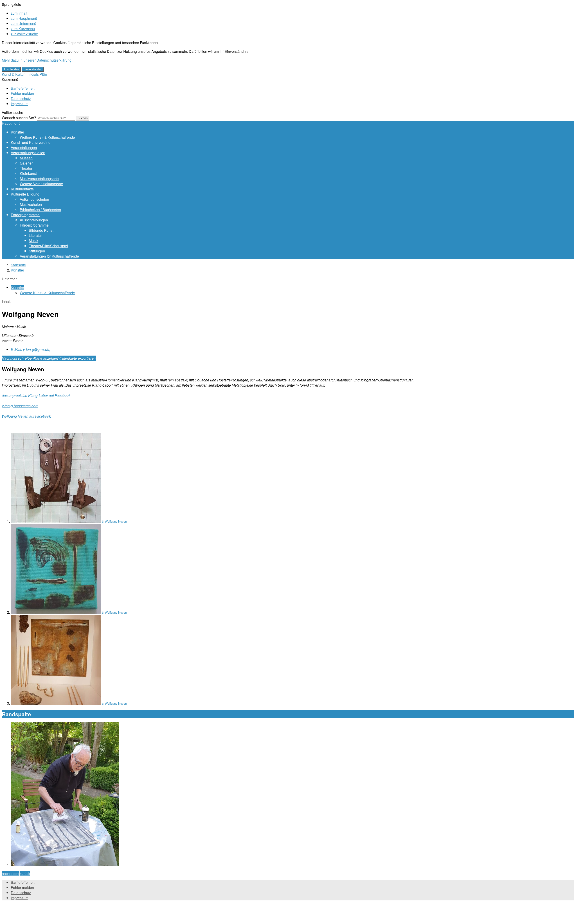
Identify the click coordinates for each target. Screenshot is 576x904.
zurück (25, 873)
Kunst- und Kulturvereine (30, 142)
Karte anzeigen (46, 358)
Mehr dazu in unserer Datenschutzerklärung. (37, 60)
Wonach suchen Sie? (19, 117)
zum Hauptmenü (24, 18)
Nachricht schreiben (18, 358)
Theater (26, 168)
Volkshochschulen (34, 199)
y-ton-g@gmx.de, (30, 349)
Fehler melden (22, 93)
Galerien (27, 163)
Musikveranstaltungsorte (39, 178)
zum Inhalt (19, 13)
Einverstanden (32, 69)
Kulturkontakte (22, 188)
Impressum (19, 103)
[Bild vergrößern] (65, 864)
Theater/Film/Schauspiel (48, 245)
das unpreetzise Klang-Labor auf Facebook (36, 395)
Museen (26, 157)
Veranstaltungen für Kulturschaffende (49, 256)
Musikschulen (31, 204)
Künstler (17, 132)
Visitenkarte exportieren (77, 358)
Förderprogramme (25, 214)
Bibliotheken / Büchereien (40, 209)
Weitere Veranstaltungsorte (41, 183)
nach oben (10, 873)
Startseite (18, 264)
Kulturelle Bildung (25, 194)
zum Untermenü (23, 23)
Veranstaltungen (24, 147)
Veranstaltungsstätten (28, 152)
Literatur (35, 235)
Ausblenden (11, 69)
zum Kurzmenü (23, 28)
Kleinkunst (28, 173)
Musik (33, 240)
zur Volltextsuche (24, 33)
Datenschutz (21, 98)
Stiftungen (37, 251)
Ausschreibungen (34, 220)
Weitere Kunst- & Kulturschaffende (47, 137)
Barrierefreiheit (22, 88)
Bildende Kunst (41, 230)
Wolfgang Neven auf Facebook (26, 416)
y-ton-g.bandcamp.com (20, 405)
